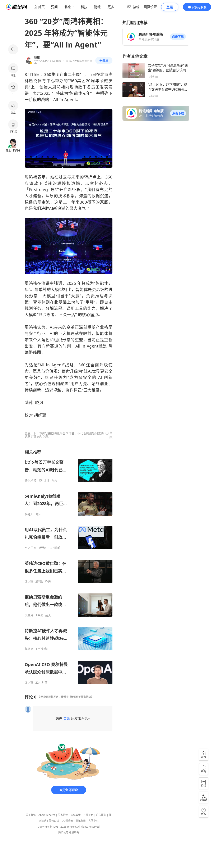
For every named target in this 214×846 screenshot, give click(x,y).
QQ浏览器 (67, 821)
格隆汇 (29, 514)
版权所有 (74, 832)
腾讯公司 (63, 832)
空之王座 (30, 547)
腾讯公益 (54, 821)
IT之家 (29, 581)
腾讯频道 (81, 821)
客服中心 (93, 821)
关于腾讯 (31, 815)
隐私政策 (76, 815)
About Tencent (46, 815)
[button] (178, 36)
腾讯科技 (30, 480)
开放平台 (88, 815)
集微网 (29, 648)
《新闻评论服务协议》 (81, 697)
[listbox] (68, 567)
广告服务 (101, 815)
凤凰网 (29, 615)
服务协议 (63, 815)
